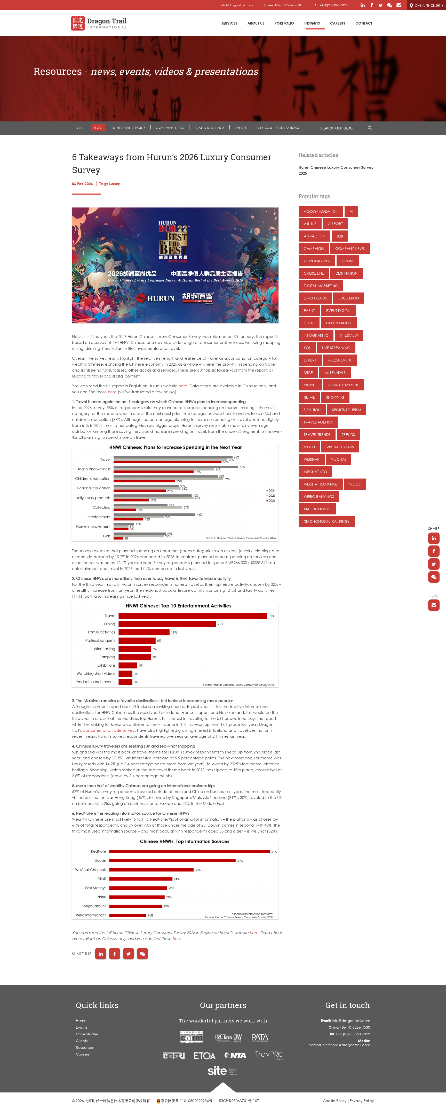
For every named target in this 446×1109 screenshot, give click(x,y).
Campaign (314, 248)
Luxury (310, 360)
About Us (256, 23)
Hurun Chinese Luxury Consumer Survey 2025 (336, 170)
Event (309, 310)
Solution (312, 409)
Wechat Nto (315, 471)
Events (81, 1027)
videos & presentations (278, 128)
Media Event (340, 360)
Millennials (335, 372)
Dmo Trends (315, 298)
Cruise (348, 261)
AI (351, 211)
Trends (348, 434)
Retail (309, 397)
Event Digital (338, 310)
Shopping (335, 397)
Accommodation (321, 211)
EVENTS (240, 128)
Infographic (316, 335)
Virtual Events (340, 447)
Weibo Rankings (319, 496)
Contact (363, 23)
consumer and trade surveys (109, 730)
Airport (335, 223)
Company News (170, 128)
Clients (81, 1040)
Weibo (355, 484)
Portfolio (284, 23)
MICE (308, 372)
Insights (312, 23)
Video (309, 447)
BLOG (97, 128)
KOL (307, 347)
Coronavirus (317, 261)
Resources (84, 1047)
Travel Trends (317, 434)
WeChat (338, 459)
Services (229, 23)
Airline (310, 223)
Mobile (310, 385)
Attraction (314, 236)
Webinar (312, 459)
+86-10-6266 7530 (282, 5)
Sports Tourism (346, 409)
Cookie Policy (335, 1100)
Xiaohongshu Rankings (326, 521)
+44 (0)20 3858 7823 (330, 5)
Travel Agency (318, 422)
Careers (337, 23)
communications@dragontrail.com (339, 1042)
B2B (340, 236)
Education (348, 298)
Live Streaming (336, 347)
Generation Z (339, 323)
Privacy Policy (362, 1100)
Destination (346, 273)
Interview (349, 335)
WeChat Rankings (321, 484)
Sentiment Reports (129, 128)
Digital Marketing (321, 285)
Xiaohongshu (317, 509)
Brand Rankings (209, 128)
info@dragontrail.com (237, 5)
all (80, 128)
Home (81, 1020)
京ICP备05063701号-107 (239, 1100)
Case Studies (87, 1034)
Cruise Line (314, 273)
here (183, 385)
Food (309, 323)
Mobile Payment (343, 385)
